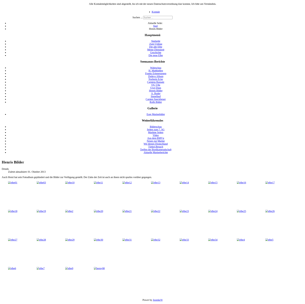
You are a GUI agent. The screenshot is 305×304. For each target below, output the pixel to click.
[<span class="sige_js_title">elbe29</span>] (70, 239)
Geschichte (155, 52)
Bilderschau (156, 126)
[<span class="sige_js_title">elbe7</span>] (41, 268)
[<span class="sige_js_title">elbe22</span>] (155, 211)
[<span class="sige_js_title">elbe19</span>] (41, 211)
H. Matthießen (156, 70)
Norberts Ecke (156, 79)
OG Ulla (155, 85)
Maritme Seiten (155, 132)
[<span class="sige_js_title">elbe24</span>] (212, 211)
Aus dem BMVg (155, 138)
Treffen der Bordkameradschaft (155, 149)
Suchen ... (137, 17)
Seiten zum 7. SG (156, 129)
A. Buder (155, 93)
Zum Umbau (155, 44)
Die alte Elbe (155, 46)
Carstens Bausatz (155, 82)
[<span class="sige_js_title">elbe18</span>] (12, 211)
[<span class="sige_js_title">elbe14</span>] (184, 182)
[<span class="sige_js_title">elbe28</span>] (41, 239)
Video (156, 135)
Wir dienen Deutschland (156, 143)
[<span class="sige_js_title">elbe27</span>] (12, 239)
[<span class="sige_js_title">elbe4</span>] (241, 239)
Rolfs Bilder (156, 102)
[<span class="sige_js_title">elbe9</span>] (69, 268)
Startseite (155, 41)
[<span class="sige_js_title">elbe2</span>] (69, 211)
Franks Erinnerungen (155, 73)
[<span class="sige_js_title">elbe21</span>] (127, 211)
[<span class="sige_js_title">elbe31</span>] (127, 239)
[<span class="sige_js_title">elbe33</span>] (184, 239)
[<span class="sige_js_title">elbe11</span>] (98, 182)
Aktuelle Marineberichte (156, 152)
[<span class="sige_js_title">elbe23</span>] (184, 211)
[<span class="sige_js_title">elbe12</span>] (127, 182)
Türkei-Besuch (155, 146)
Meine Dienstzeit (155, 49)
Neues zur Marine (156, 141)
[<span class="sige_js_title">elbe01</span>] (12, 182)
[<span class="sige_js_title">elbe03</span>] (41, 182)
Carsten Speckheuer (156, 99)
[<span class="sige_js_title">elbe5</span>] (269, 239)
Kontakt (156, 11)
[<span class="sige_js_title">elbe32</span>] (155, 239)
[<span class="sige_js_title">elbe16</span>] (241, 182)
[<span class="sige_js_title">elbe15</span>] (212, 182)
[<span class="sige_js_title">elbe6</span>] (12, 268)
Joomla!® (158, 300)
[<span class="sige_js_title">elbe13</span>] (155, 182)
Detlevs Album (155, 76)
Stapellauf (156, 96)
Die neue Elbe (156, 55)
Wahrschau (155, 67)
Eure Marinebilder (156, 114)
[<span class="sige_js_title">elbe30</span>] (98, 239)
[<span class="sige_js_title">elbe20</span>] (98, 211)
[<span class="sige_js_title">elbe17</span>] (270, 182)
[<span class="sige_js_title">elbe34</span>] (212, 239)
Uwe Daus (155, 87)
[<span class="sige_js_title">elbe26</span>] (270, 211)
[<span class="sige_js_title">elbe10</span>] (70, 182)
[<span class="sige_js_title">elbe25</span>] (241, 211)
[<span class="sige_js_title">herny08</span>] (99, 268)
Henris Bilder (156, 90)
